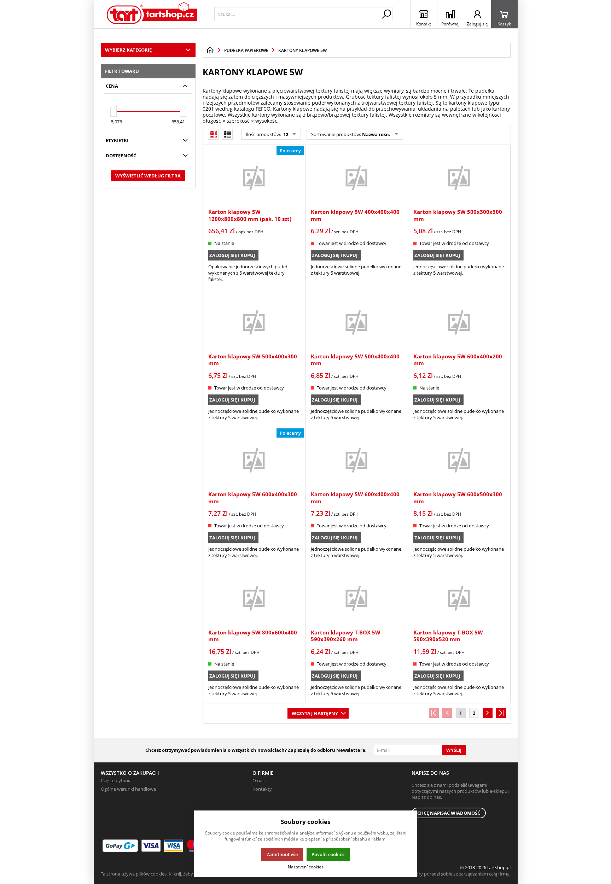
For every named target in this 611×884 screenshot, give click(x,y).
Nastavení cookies (306, 867)
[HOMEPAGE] (210, 50)
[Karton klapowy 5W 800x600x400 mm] (253, 598)
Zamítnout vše (282, 854)
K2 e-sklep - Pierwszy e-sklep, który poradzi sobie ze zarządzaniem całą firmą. (430, 874)
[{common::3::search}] (386, 14)
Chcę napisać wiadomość (448, 813)
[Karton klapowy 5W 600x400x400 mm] (356, 460)
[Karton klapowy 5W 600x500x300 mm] (459, 460)
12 (285, 134)
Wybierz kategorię (128, 50)
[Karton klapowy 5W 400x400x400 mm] (356, 177)
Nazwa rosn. (376, 134)
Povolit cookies (328, 854)
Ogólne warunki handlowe (128, 789)
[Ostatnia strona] (501, 713)
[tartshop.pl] (152, 14)
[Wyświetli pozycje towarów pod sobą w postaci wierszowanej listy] (227, 134)
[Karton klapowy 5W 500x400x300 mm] (253, 322)
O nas (258, 780)
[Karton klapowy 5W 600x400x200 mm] (459, 322)
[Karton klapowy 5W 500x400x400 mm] (356, 322)
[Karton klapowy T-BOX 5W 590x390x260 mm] (356, 598)
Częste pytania (116, 780)
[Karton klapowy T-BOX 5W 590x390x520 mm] (459, 598)
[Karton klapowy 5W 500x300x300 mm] (459, 177)
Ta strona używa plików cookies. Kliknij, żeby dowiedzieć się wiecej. (170, 874)
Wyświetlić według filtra (148, 175)
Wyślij (453, 750)
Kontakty (262, 789)
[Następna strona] (488, 713)
